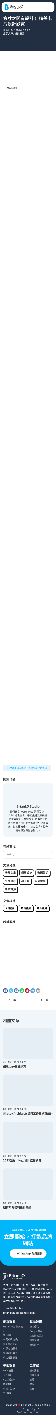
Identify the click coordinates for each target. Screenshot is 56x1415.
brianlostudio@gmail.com (19, 1312)
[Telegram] (32, 990)
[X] (11, 990)
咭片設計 (42, 908)
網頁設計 (26, 872)
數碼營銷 (42, 872)
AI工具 (25, 881)
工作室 (34, 1365)
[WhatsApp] (21, 990)
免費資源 (10, 889)
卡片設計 (10, 908)
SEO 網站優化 (37, 1289)
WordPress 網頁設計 (14, 1289)
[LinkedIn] (16, 990)
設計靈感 (19, 33)
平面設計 (10, 881)
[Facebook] (5, 990)
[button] (28, 88)
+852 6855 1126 (13, 1307)
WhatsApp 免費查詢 (30, 1253)
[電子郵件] (38, 990)
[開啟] (48, 7)
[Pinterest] (27, 990)
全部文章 (8, 33)
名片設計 (26, 908)
